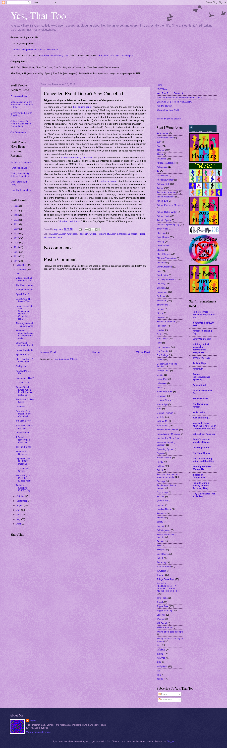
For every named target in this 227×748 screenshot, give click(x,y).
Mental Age (162, 404)
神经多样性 (162, 666)
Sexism (160, 541)
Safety (160, 522)
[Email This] (86, 229)
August (20, 505)
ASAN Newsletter (165, 180)
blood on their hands (70, 221)
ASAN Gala (162, 175)
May (18, 519)
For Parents (162, 351)
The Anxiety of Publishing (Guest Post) (23, 478)
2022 (16, 220)
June (19, 514)
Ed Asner (161, 296)
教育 (159, 662)
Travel (160, 602)
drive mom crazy (201, 358)
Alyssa (33, 720)
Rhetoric (161, 517)
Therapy (161, 575)
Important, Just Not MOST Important (23, 461)
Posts (164, 694)
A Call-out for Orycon (22, 469)
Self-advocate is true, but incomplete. (117, 55)
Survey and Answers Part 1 (24, 344)
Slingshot (161, 549)
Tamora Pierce (164, 566)
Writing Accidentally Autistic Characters (19, 174)
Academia (161, 158)
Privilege (161, 481)
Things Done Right (165, 579)
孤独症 (160, 653)
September (22, 501)
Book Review (163, 237)
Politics (160, 466)
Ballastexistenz (200, 398)
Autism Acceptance (166, 192)
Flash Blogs (162, 338)
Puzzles (161, 496)
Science (161, 526)
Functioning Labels (19, 96)
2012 (16, 261)
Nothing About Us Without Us (202, 468)
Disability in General (166, 279)
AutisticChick (199, 385)
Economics (162, 292)
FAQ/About (162, 89)
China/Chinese (164, 254)
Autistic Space (164, 220)
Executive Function (166, 321)
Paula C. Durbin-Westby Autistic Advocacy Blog (201, 485)
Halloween (162, 383)
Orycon (92, 234)
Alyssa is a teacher (166, 163)
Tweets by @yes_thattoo (169, 118)
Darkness (20, 406)
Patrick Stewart (164, 457)
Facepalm (83, 234)
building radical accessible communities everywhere (201, 348)
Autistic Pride (163, 216)
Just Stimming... (201, 417)
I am (18, 273)
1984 (159, 142)
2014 (16, 252)
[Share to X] (92, 229)
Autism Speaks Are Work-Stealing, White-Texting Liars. (20, 123)
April (18, 524)
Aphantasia (162, 167)
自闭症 (160, 679)
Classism (161, 262)
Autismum (198, 369)
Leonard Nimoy (164, 400)
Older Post (143, 352)
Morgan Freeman (165, 413)
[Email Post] (80, 229)
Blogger (170, 741)
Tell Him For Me (23, 447)
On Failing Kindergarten (21, 162)
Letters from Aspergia (204, 434)
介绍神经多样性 (23, 421)
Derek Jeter (162, 275)
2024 (16, 210)
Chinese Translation (166, 258)
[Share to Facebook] (96, 229)
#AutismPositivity (165, 137)
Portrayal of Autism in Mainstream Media (117, 234)
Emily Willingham (202, 339)
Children (161, 250)
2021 (16, 224)
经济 (159, 674)
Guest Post (162, 379)
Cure (159, 271)
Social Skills (163, 554)
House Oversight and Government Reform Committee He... (24, 312)
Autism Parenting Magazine (170, 205)
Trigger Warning (164, 610)
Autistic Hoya (199, 363)
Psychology (162, 492)
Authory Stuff (163, 184)
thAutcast (161, 571)
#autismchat (163, 133)
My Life (160, 417)
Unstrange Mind (201, 447)
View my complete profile (38, 732)
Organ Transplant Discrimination (24, 279)
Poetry (160, 462)
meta (159, 408)
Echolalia (161, 288)
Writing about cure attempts (170, 632)
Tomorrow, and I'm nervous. (24, 426)
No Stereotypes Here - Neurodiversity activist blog (204, 314)
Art (158, 171)
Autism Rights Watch (167, 212)
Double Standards (24, 350)
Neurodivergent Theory (167, 429)
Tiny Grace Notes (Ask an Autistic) (204, 495)
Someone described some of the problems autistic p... (25, 334)
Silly (159, 545)
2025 (16, 206)
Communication (164, 266)
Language (161, 396)
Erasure (160, 309)
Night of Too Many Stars (168, 438)
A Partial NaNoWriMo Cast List (23, 440)
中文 (159, 645)
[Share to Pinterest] (99, 229)
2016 (16, 242)
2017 (16, 238)
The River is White (25, 285)
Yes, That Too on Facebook (170, 93)
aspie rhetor (199, 412)
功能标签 (161, 649)
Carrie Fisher (163, 245)
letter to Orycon (108, 181)
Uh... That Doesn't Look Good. (24, 360)
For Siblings (162, 355)
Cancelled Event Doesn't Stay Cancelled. (24, 414)
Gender (160, 359)
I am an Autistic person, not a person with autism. (34, 49)
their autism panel (82, 107)
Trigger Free (162, 606)
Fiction (160, 334)
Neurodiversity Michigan (168, 434)
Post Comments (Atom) (65, 359)
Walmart (161, 619)
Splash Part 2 (22, 294)
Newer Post (48, 352)
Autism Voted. (22, 432)
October (20, 496)
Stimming (161, 562)
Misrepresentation (24, 289)
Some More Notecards (22, 452)
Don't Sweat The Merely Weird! (24, 300)
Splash (160, 558)
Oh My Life (21, 366)
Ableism (161, 150)
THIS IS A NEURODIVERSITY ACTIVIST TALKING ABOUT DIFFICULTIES (168, 587)
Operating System (165, 449)
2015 (16, 247)
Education (161, 300)
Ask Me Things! (164, 106)
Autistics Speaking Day (168, 224)
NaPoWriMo (162, 425)
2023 (16, 215)
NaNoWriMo (162, 421)
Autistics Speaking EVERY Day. (23, 488)
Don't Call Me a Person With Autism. (174, 102)
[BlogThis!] (89, 229)
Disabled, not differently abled (54, 55)
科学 (159, 670)
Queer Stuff (162, 500)
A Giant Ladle (22, 382)
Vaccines (57, 237)
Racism (160, 505)
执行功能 (161, 658)
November (21, 269)
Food (159, 342)
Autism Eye (162, 201)
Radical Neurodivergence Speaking (201, 377)
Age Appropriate (18, 132)
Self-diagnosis (163, 530)
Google (160, 375)
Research (161, 513)
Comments (166, 699)
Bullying (160, 241)
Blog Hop (161, 233)
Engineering (162, 304)
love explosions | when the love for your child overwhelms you (204, 426)
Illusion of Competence (199, 476)
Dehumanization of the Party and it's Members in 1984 (21, 104)
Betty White (162, 228)
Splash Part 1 (22, 354)
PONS (160, 470)
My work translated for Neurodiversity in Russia (179, 97)
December (21, 265)
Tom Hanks (162, 598)
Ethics (160, 313)
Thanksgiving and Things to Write (24, 324)
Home (96, 352)
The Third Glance (201, 453)
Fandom (161, 330)
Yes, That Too (38, 15)
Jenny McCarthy (164, 391)
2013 (16, 256)
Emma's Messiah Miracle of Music (201, 440)
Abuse (160, 154)
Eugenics (161, 317)
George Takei (163, 370)
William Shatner (164, 627)
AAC (159, 146)
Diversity (161, 283)
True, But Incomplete (20, 190)
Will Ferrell (162, 623)
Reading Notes (164, 509)
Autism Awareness (68, 234)
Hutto (159, 387)
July (18, 510)
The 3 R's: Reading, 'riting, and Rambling (203, 459)
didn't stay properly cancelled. (76, 157)
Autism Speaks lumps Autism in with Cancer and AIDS (24, 391)
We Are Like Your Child (168, 110)
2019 (16, 229)
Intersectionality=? (25, 378)
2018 (16, 233)
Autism (54, 234)
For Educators (163, 347)
